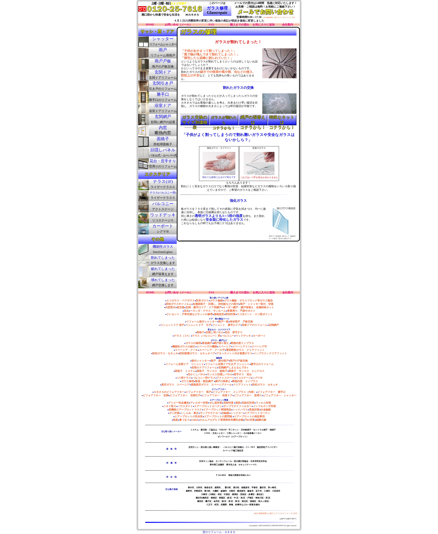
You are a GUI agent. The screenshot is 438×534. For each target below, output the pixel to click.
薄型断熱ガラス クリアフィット (245, 350)
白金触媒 (266, 409)
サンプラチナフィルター (237, 406)
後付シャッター (200, 360)
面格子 (200, 332)
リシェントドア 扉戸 (172, 325)
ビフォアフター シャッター (280, 395)
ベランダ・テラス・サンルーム (208, 310)
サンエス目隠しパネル (220, 374)
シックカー (236, 413)
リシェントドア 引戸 (198, 325)
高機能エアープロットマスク (185, 409)
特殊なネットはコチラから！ (282, 120)
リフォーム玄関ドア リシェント (184, 364)
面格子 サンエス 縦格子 (212, 371)
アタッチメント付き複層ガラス (234, 353)
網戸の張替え (223, 381)
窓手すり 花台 (243, 374)
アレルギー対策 (199, 402)
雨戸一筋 (223, 321)
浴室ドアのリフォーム (254, 325)
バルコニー (227, 335)
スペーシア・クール (186, 350)
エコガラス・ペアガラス (180, 300)
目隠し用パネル (214, 332)
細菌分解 (261, 419)
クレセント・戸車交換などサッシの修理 (189, 314)
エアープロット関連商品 (217, 409)
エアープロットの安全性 (189, 416)
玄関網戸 (274, 325)
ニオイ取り (169, 406)
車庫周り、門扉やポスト (241, 310)
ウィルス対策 (263, 402)
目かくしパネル (197, 374)
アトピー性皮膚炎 (178, 402)
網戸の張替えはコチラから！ (253, 120)
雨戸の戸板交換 (239, 360)
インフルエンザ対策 (264, 406)
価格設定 (219, 314)
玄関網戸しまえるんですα (233, 367)
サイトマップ (287, 17)
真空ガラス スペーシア (175, 384)
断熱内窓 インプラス (245, 381)
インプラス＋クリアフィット (270, 353)
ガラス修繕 (216, 300)
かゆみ (194, 419)
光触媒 (225, 413)
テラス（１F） (182, 335)
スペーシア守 (259, 346)
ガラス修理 (187, 381)
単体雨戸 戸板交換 (241, 321)
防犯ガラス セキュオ (265, 384)
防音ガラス (202, 300)
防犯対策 (230, 314)
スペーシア (224, 346)
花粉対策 (228, 402)
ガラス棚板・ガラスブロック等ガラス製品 (248, 300)
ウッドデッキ (243, 335)
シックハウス (240, 409)
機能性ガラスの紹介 (183, 346)
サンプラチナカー (210, 413)
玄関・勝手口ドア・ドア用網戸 (204, 307)
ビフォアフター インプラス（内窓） (234, 392)
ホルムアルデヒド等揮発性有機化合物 (221, 419)
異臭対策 (254, 409)
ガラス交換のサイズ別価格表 (194, 120)
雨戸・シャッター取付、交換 (256, 304)
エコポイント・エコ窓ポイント (255, 314)
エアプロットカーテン (257, 413)
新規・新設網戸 (204, 381)
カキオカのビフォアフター (169, 392)
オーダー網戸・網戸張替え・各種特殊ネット (248, 307)
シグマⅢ (257, 377)
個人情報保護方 (268, 17)
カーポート (259, 335)
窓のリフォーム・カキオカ (219, 532)
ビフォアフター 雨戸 (198, 392)
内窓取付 (170, 307)
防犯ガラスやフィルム (178, 304)
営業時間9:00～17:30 (248, 17)
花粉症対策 (248, 402)
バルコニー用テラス (203, 377)
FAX (293, 17)
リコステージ (243, 377)
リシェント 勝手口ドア (226, 325)
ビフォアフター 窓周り (248, 395)
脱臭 (175, 419)
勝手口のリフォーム (262, 364)
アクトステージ (226, 377)
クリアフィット (242, 384)
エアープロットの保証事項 (249, 416)
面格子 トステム (185, 371)
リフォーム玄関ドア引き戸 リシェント (227, 364)
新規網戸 (207, 343)
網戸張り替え (222, 343)
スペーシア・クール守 (212, 350)
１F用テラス (184, 377)
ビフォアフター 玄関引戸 (185, 395)
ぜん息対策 (215, 402)
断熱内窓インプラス (242, 343)
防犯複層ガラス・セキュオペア (197, 353)
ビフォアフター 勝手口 (271, 392)
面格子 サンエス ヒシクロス (247, 371)
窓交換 (180, 307)
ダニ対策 (174, 413)
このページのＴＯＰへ (288, 519)
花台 (186, 310)
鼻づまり (184, 419)
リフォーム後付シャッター (201, 321)
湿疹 (237, 402)
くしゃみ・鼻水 (190, 413)
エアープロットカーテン (208, 406)
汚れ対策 (249, 419)
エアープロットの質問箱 (218, 416)
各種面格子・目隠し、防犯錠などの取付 (216, 304)
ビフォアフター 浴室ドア (217, 395)
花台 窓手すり (234, 332)
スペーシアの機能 (207, 346)
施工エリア (277, 17)
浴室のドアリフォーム (204, 367)
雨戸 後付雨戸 (220, 360)
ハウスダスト (185, 406)
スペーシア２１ (241, 346)
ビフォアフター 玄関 (156, 395)
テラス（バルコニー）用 (206, 335)
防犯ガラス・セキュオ (165, 353)
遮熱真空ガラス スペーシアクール (211, 384)
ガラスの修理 (193, 343)
